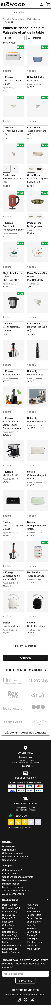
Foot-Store (7, 921)
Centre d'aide (9, 849)
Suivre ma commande (13, 853)
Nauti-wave (32, 904)
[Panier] (48, 4)
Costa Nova (9, 127)
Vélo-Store (32, 945)
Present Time (34, 222)
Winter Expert (33, 948)
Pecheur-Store (34, 914)
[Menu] (3, 12)
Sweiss (31, 471)
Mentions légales (10, 883)
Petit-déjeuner (33, 19)
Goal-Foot (7, 928)
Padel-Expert (33, 911)
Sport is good (33, 931)
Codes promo (9, 859)
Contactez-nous (25, 757)
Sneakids (31, 928)
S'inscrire (25, 980)
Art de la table (18, 19)
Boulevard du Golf (11, 908)
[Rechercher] (10, 12)
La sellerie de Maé (11, 945)
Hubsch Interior (35, 77)
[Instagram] (18, 1000)
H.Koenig (8, 77)
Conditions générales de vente (17, 876)
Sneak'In (31, 925)
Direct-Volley (8, 914)
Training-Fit (32, 935)
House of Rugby (10, 935)
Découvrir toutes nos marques (25, 732)
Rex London (34, 572)
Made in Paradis (10, 952)
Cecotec (7, 323)
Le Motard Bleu (10, 948)
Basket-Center (9, 904)
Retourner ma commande (15, 856)
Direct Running (9, 911)
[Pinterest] (25, 1000)
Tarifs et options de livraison (16, 890)
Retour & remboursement (14, 880)
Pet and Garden (34, 918)
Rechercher (18, 12)
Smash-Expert (34, 921)
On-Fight (31, 908)
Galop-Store (8, 925)
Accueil (6, 19)
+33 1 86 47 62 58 (26, 766)
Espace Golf (8, 918)
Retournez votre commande (25, 810)
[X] (32, 1000)
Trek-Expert (32, 938)
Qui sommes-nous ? (12, 870)
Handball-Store (10, 931)
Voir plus (25, 657)
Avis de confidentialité (13, 893)
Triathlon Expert (34, 942)
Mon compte (8, 846)
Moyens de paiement (12, 887)
